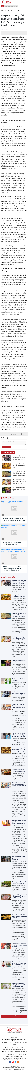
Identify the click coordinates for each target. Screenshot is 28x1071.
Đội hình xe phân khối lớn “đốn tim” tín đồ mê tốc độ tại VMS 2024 (14, 519)
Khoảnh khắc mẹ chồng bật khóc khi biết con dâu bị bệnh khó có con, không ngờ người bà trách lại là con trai (19, 694)
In (23, 434)
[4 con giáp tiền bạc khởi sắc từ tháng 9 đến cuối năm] (6, 597)
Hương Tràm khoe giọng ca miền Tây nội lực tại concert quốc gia (19, 945)
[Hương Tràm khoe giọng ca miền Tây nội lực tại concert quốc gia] (6, 946)
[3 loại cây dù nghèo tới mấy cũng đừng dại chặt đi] (6, 884)
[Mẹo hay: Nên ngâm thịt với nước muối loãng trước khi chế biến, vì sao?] (6, 897)
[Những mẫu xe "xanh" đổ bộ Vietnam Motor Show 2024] (14, 533)
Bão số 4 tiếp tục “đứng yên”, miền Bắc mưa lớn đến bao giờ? (18, 858)
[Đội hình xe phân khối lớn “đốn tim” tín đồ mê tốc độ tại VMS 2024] (14, 508)
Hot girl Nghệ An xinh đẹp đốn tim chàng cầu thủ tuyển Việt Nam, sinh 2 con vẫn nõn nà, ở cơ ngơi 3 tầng (19, 583)
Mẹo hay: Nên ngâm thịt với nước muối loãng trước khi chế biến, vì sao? (19, 896)
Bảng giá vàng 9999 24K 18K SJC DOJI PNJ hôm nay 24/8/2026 (19, 916)
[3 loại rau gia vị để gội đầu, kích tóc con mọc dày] (6, 663)
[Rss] (18, 1062)
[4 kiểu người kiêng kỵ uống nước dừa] (6, 681)
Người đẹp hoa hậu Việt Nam (10, 6)
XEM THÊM (14, 1016)
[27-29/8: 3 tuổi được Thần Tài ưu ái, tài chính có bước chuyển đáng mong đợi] (6, 750)
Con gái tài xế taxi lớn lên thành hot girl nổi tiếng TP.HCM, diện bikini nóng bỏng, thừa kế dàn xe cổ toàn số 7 (18, 736)
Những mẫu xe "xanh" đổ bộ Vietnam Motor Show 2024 (12, 543)
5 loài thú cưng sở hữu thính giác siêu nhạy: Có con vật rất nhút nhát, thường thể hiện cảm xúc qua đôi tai (18, 986)
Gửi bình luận (6, 447)
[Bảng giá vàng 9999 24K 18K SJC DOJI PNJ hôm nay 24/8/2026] (6, 917)
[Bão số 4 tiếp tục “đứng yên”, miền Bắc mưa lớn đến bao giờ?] (6, 859)
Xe (2, 514)
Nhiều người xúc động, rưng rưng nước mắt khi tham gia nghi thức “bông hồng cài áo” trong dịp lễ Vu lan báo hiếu (19, 639)
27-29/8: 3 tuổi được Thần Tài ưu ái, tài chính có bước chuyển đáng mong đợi (19, 749)
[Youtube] (13, 1062)
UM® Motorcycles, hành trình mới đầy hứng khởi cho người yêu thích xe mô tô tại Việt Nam (13, 568)
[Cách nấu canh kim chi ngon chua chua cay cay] (6, 772)
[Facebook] (10, 1062)
